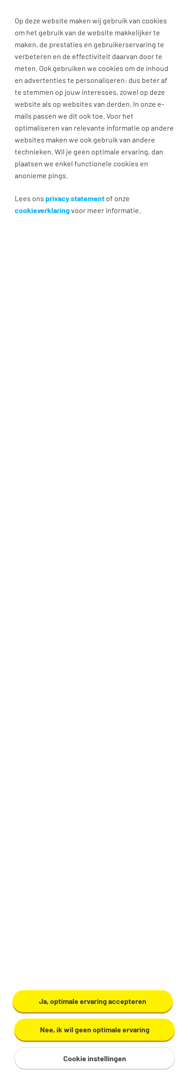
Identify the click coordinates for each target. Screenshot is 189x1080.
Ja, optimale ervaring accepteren (92, 1001)
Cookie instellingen (94, 1058)
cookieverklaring (42, 210)
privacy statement (75, 198)
